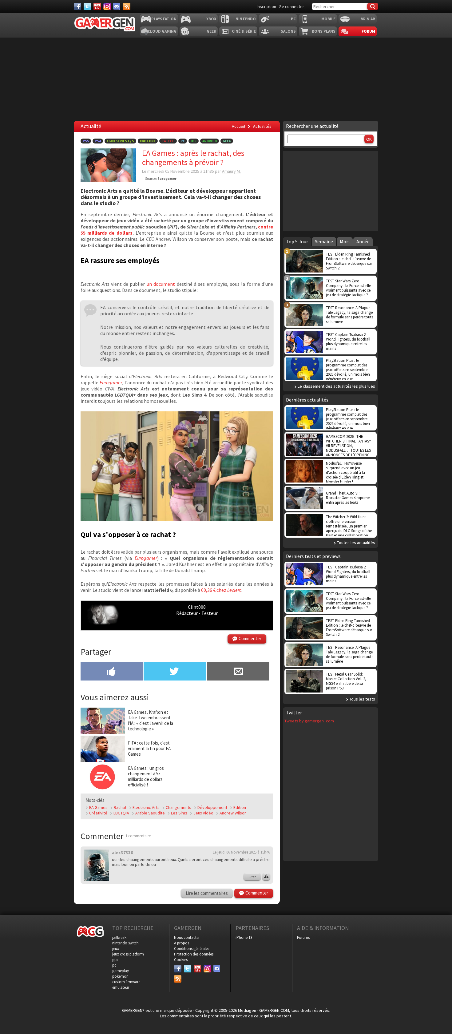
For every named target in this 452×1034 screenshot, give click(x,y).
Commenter (250, 638)
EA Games (98, 807)
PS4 (98, 141)
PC (293, 19)
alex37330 (122, 852)
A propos (181, 943)
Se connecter (291, 6)
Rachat (120, 807)
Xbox (211, 19)
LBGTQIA (121, 813)
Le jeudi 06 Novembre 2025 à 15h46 (241, 852)
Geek (211, 31)
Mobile (328, 19)
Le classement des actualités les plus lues (336, 386)
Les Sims (179, 813)
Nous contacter (187, 937)
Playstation (163, 19)
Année (363, 241)
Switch (168, 141)
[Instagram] (107, 6)
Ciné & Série (244, 31)
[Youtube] (97, 6)
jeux (115, 948)
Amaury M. (231, 171)
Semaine (324, 241)
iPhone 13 (244, 937)
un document (162, 284)
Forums (303, 937)
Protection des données (193, 954)
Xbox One (148, 141)
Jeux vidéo (203, 813)
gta (115, 959)
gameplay (120, 970)
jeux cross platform (128, 954)
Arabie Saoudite (150, 813)
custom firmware (126, 981)
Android (209, 141)
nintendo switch (125, 943)
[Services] (126, 6)
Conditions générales (191, 948)
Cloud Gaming (162, 31)
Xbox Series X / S (120, 141)
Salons (288, 31)
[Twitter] (87, 6)
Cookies (181, 959)
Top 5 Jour (297, 241)
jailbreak (119, 937)
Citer (252, 876)
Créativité (98, 813)
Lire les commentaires (207, 893)
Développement (212, 807)
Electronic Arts (146, 807)
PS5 (86, 141)
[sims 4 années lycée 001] (177, 519)
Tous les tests (362, 699)
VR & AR (368, 19)
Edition (239, 807)
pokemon (120, 976)
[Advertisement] (225, 745)
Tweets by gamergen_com (309, 721)
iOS (193, 141)
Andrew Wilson (233, 813)
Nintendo (246, 19)
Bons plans (323, 31)
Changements (178, 807)
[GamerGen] (104, 24)
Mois (345, 241)
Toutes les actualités (356, 542)
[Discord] (117, 6)
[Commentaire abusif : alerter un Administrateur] (266, 877)
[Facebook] (77, 6)
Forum (368, 31)
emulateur (120, 987)
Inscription (266, 6)
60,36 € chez (221, 590)
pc (114, 965)
